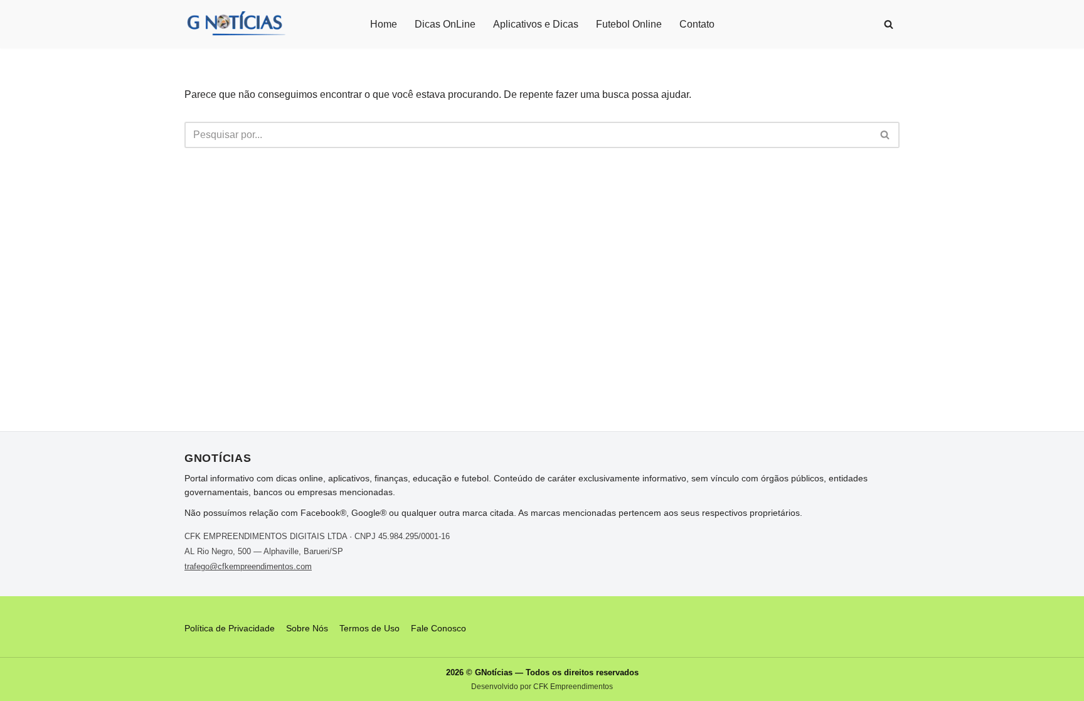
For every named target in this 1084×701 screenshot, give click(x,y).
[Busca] (888, 24)
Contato (697, 24)
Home (383, 24)
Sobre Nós (307, 628)
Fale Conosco (438, 628)
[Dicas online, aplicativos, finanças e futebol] (235, 24)
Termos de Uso (369, 628)
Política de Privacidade (229, 628)
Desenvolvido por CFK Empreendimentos (542, 686)
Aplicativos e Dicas (535, 24)
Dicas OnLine (445, 24)
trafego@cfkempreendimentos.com (248, 566)
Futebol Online (629, 24)
